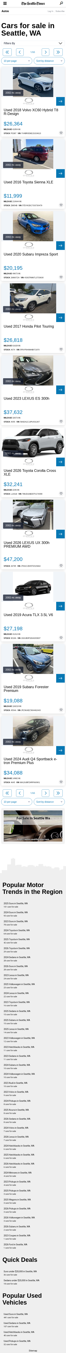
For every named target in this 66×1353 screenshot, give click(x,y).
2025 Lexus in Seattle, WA (16, 1031)
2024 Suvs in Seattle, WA (16, 914)
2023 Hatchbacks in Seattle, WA (19, 1049)
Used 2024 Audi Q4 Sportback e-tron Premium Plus (30, 761)
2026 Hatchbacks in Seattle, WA (19, 1165)
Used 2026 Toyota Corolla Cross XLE (30, 472)
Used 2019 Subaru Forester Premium (26, 689)
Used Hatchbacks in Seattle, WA (19, 1334)
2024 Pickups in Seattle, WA (17, 1102)
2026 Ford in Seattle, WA (15, 1246)
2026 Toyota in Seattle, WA (17, 950)
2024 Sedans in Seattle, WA (17, 959)
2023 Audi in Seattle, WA (15, 1084)
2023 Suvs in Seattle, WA (16, 923)
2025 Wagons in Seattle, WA (17, 1201)
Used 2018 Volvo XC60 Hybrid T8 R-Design (31, 112)
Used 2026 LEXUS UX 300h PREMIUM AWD (26, 544)
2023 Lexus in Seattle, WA (16, 977)
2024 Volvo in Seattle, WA (16, 1129)
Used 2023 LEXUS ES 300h (26, 398)
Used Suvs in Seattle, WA (16, 1316)
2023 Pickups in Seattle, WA (17, 1183)
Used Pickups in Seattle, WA (17, 1343)
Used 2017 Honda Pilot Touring (29, 326)
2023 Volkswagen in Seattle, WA (19, 1040)
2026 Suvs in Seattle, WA (16, 968)
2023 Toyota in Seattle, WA (17, 1004)
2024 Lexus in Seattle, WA (16, 995)
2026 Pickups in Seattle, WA (17, 1210)
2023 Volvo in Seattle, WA (16, 1093)
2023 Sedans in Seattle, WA (17, 1058)
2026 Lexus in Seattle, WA (16, 1138)
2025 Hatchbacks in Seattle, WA (19, 1156)
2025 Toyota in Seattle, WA (17, 941)
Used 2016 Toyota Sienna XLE (28, 182)
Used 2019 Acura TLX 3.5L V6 (28, 615)
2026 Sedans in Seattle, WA (17, 1120)
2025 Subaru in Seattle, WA (17, 1022)
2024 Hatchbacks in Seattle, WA (19, 1147)
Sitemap (33, 1350)
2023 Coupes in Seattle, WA (17, 1237)
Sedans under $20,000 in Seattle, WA (21, 1282)
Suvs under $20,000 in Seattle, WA (20, 1273)
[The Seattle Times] (33, 3)
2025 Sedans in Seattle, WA (17, 1013)
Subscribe (60, 11)
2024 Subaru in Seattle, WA (17, 1066)
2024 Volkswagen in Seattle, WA (19, 1075)
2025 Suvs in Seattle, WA (16, 905)
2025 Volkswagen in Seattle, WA (19, 986)
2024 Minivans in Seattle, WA (18, 1174)
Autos (5, 11)
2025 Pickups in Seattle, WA (17, 1192)
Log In (50, 11)
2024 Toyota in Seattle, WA (17, 932)
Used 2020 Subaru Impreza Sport (31, 254)
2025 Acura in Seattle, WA (16, 1111)
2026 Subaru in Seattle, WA (17, 1228)
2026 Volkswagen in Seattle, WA (19, 1219)
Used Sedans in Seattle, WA (17, 1325)
